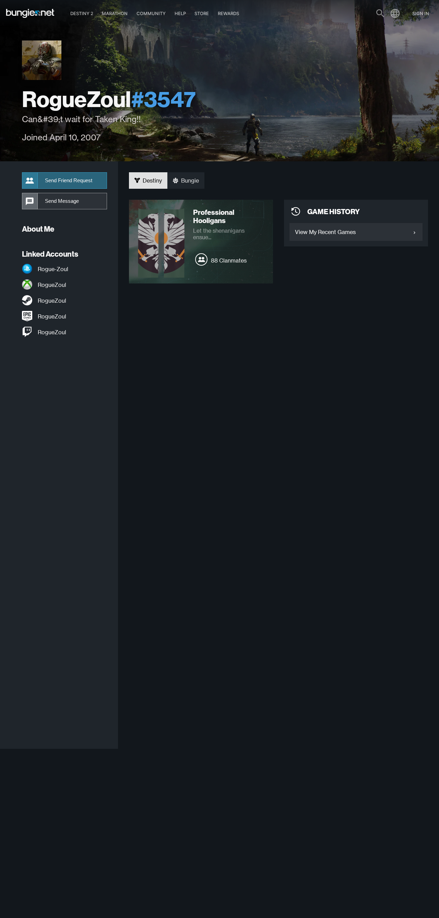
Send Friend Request (68, 180)
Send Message (62, 201)
